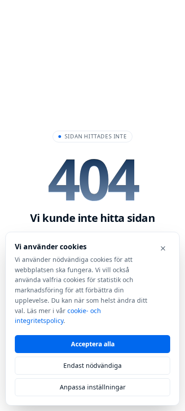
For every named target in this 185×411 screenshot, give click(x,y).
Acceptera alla (93, 344)
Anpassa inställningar (93, 387)
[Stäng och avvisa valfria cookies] (163, 248)
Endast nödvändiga (92, 365)
